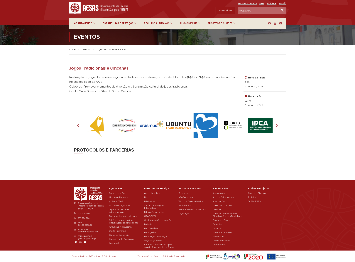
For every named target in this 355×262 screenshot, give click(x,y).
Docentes (183, 193)
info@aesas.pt (85, 225)
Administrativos (152, 193)
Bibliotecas (149, 201)
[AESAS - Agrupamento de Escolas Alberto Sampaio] (98, 8)
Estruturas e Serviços (118, 23)
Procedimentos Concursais (192, 209)
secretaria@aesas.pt (88, 231)
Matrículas (218, 236)
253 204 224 (83, 218)
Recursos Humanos (157, 23)
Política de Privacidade (174, 256)
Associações (219, 201)
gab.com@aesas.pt (87, 238)
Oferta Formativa (117, 231)
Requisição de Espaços (155, 236)
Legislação (114, 243)
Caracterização (116, 193)
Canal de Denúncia (119, 235)
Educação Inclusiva (154, 212)
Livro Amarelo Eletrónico (121, 239)
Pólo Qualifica (151, 228)
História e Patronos (118, 197)
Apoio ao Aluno (220, 193)
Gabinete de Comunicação (157, 220)
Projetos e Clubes (220, 23)
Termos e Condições (148, 256)
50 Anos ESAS (116, 201)
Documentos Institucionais (122, 216)
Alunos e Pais (188, 23)
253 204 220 (83, 213)
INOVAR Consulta (247, 3)
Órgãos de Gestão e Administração (119, 210)
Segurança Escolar (153, 240)
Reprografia (150, 232)
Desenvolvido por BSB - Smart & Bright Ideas (94, 256)
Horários (217, 228)
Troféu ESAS (254, 201)
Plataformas (184, 205)
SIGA (261, 3)
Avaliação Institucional (120, 227)
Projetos (252, 197)
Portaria (148, 224)
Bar (146, 197)
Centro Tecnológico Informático (153, 206)
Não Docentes (185, 197)
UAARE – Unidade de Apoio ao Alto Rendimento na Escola (159, 245)
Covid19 (217, 209)
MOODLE (271, 3)
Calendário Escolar (222, 205)
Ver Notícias (225, 10)
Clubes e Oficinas (257, 193)
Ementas (217, 224)
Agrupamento (83, 23)
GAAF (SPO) (150, 216)
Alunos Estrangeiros (223, 197)
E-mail (282, 3)
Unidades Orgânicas (119, 205)
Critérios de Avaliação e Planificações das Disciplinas (123, 221)
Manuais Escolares (222, 232)
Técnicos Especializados (190, 201)
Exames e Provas (221, 220)
